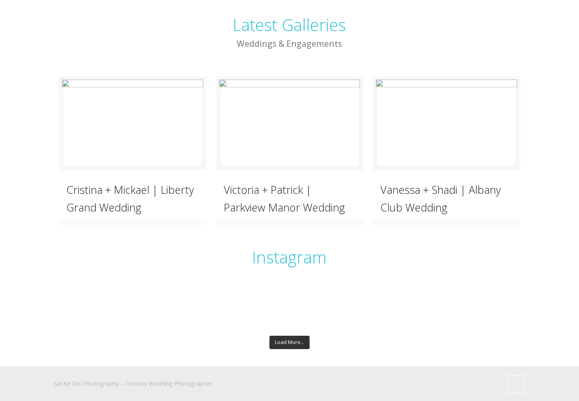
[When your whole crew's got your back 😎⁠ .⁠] (172, 313)
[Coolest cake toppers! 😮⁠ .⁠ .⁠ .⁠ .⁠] (485, 305)
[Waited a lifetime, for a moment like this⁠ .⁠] (172, 297)
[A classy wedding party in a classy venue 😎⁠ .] (328, 313)
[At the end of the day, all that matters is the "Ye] (250, 313)
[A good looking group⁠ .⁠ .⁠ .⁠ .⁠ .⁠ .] (172, 305)
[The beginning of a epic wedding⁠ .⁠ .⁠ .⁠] (328, 305)
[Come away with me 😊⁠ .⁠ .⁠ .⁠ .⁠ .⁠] (94, 305)
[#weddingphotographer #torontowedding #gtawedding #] (406, 313)
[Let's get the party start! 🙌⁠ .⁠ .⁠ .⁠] (94, 313)
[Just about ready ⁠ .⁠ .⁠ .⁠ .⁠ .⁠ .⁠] (406, 297)
